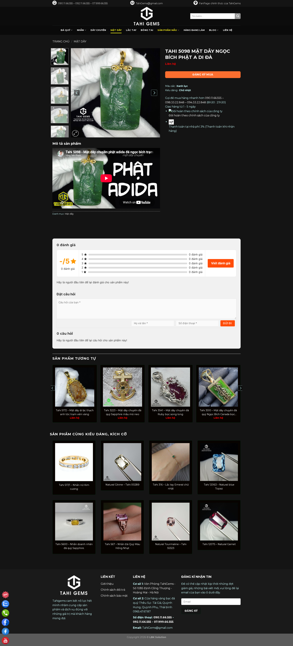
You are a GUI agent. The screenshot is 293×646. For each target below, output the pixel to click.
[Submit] (238, 16)
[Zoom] (75, 133)
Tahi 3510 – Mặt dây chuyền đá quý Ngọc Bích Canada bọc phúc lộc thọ (218, 412)
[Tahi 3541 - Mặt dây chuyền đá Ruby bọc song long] (170, 387)
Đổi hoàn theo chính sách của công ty (194, 115)
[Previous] (77, 93)
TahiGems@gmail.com (149, 3)
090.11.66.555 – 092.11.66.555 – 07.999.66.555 (83, 3)
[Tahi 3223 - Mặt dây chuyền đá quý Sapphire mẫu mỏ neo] (122, 387)
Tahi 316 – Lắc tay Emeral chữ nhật (171, 486)
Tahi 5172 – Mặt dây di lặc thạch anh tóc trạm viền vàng (75, 412)
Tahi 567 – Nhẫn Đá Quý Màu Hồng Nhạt (122, 546)
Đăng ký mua (202, 74)
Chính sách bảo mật (114, 595)
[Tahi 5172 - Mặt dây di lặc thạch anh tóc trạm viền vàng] (74, 387)
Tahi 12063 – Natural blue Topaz (219, 486)
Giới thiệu (107, 583)
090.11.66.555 (162, 617)
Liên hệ (227, 30)
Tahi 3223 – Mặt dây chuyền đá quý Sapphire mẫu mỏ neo (122, 412)
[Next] (154, 93)
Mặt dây (116, 30)
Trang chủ (61, 41)
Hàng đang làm (194, 30)
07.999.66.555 (163, 621)
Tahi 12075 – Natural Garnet (219, 544)
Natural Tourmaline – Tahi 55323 (170, 546)
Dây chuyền (98, 30)
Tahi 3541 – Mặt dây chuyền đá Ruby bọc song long (170, 412)
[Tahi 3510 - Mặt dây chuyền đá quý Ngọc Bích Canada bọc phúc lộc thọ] (218, 387)
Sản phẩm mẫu (167, 30)
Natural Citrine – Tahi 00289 (122, 484)
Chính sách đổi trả (113, 589)
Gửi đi (227, 323)
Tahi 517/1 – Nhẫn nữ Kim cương (74, 486)
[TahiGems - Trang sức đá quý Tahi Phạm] (146, 16)
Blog (212, 30)
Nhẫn (80, 30)
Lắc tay (131, 30)
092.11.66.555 (142, 621)
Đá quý (65, 30)
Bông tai (147, 30)
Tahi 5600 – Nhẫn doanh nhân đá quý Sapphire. (74, 546)
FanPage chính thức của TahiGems (220, 3)
